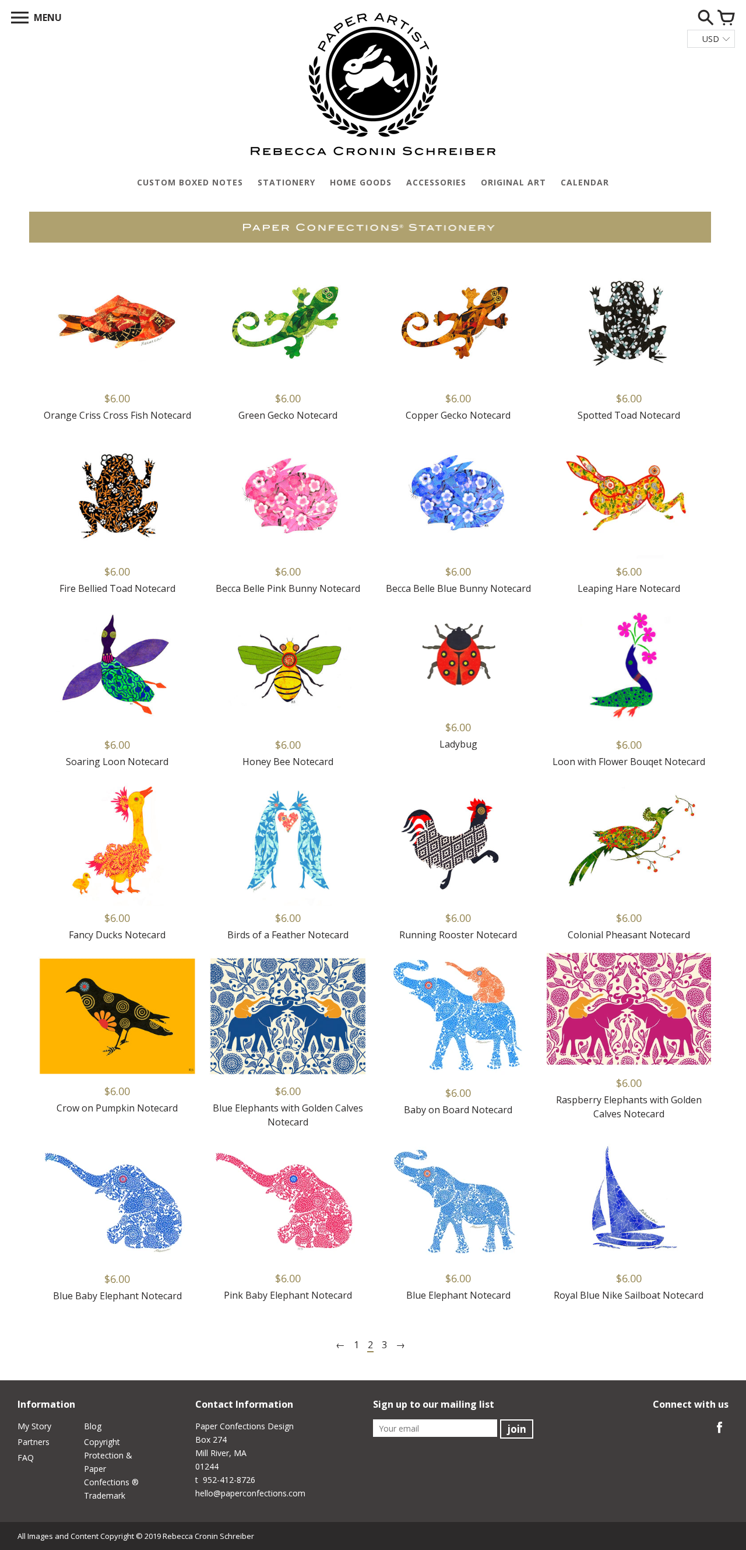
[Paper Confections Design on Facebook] (719, 1434)
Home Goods (361, 182)
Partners (33, 1441)
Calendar (585, 182)
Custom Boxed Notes (190, 182)
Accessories (436, 182)
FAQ (25, 1457)
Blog (92, 1426)
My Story (34, 1426)
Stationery (286, 182)
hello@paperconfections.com (250, 1493)
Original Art (513, 182)
